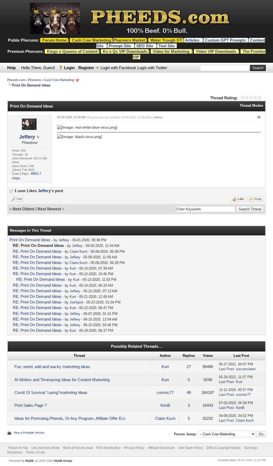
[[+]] (11, 190)
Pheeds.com (16, 80)
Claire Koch (78, 252)
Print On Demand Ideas (29, 240)
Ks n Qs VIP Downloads (125, 51)
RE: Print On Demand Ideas (37, 251)
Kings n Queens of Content (72, 51)
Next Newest (49, 209)
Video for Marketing (171, 51)
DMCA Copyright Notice (223, 448)
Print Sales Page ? (30, 405)
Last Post (226, 369)
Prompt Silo (120, 46)
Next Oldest (23, 209)
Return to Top (18, 448)
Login (69, 67)
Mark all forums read (78, 448)
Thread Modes (251, 106)
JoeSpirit (76, 302)
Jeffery (27, 137)
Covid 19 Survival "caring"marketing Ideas (50, 392)
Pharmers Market (129, 40)
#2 (258, 117)
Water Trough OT (166, 40)
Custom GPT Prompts (225, 40)
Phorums (34, 80)
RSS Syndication (108, 448)
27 (189, 366)
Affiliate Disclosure (161, 448)
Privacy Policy (134, 448)
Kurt (73, 268)
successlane (245, 369)
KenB (165, 405)
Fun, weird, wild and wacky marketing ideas (52, 366)
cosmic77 (165, 392)
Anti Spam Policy (190, 448)
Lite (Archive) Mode (45, 448)
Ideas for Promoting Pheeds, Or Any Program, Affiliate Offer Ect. (70, 418)
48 (189, 392)
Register (86, 67)
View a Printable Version (29, 432)
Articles (192, 40)
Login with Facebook (118, 67)
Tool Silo (167, 46)
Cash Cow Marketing (59, 80)
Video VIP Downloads (216, 51)
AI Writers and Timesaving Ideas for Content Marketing (62, 379)
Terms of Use (35, 452)
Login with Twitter (152, 67)
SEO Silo (145, 46)
